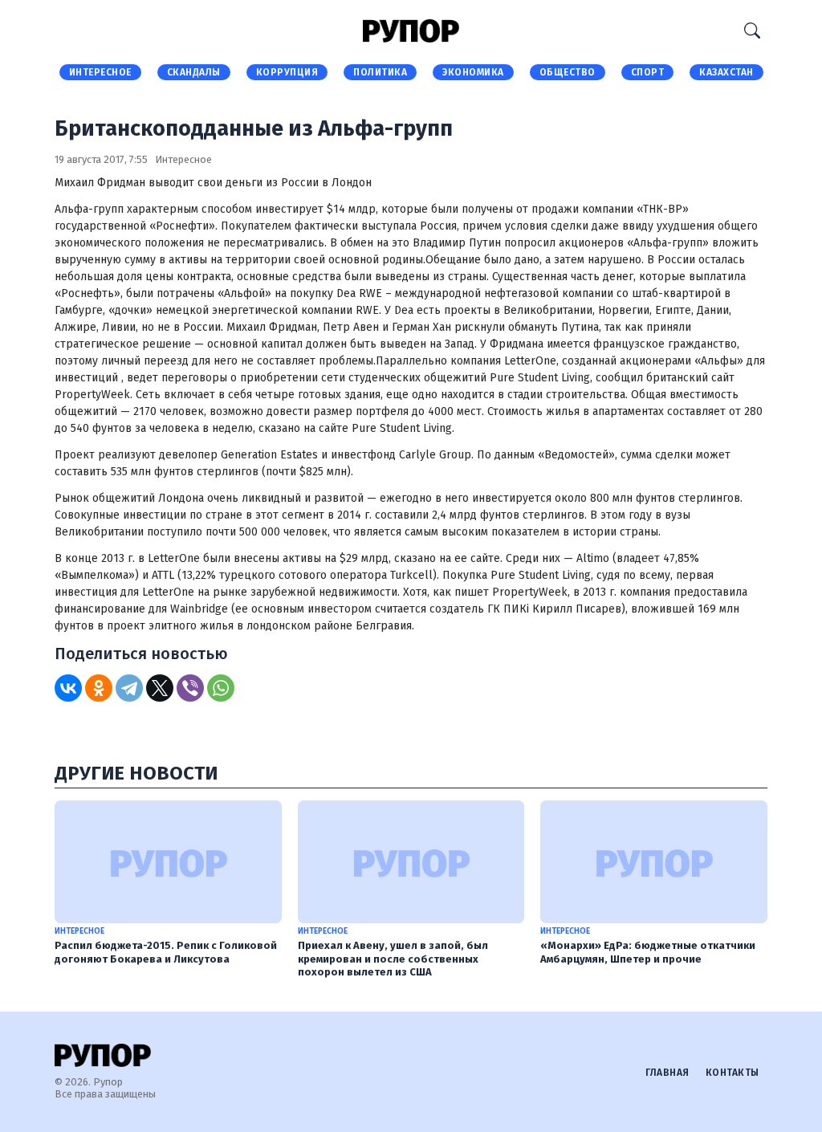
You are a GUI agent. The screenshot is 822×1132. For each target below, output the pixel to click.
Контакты (732, 1072)
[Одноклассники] (98, 688)
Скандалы (194, 72)
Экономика (473, 72)
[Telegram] (129, 688)
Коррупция (287, 72)
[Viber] (190, 688)
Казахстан (726, 72)
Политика (380, 72)
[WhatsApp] (220, 688)
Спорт (648, 72)
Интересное (100, 72)
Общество (567, 72)
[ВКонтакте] (68, 688)
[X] (159, 688)
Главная (667, 1072)
